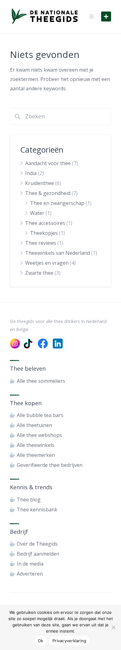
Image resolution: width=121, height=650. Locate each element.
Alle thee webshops (39, 435)
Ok (40, 640)
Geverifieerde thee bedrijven (50, 465)
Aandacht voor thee (48, 163)
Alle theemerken (36, 455)
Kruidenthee (39, 183)
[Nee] (113, 627)
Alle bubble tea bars (40, 415)
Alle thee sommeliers (41, 380)
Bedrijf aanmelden (38, 553)
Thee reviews (40, 243)
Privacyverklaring (69, 640)
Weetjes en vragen (47, 262)
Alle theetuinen (34, 425)
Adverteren (30, 573)
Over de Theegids (37, 543)
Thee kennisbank (37, 509)
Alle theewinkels (35, 445)
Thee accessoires (45, 223)
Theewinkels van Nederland (57, 252)
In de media (30, 563)
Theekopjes (44, 233)
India (31, 173)
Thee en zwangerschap (57, 203)
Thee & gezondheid (47, 193)
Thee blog (29, 499)
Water (37, 213)
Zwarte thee (39, 272)
